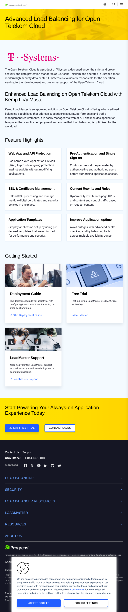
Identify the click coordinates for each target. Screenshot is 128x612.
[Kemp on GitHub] (52, 466)
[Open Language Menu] (105, 4)
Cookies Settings (86, 603)
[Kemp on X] (32, 466)
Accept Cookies (38, 603)
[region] (64, 584)
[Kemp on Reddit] (59, 466)
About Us (11, 562)
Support (27, 452)
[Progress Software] (17, 548)
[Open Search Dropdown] (113, 4)
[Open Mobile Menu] (121, 4)
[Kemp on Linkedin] (45, 466)
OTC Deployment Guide (27, 315)
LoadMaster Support (26, 379)
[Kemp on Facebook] (25, 466)
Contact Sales (60, 427)
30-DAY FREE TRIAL (21, 427)
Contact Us (12, 452)
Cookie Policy (77, 589)
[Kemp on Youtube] (38, 466)
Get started (81, 315)
